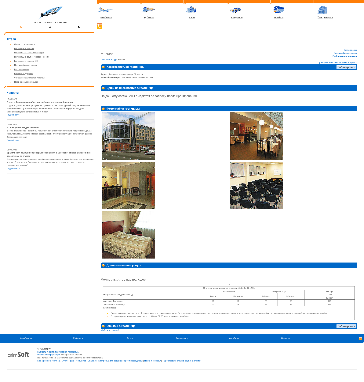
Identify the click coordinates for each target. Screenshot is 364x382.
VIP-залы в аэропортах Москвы (29, 78)
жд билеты (149, 17)
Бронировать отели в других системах (182, 361)
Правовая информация (48, 355)
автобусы (278, 17)
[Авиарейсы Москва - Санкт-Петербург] (338, 62)
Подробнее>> (13, 115)
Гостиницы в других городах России (31, 57)
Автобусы (234, 338)
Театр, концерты (325, 17)
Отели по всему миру (24, 44)
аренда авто (236, 17)
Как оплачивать (21, 69)
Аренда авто (182, 338)
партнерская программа (66, 352)
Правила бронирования (25, 65)
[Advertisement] (38, 203)
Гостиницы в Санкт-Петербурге (29, 52)
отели (192, 17)
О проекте (286, 338)
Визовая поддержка (23, 73)
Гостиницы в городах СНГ (26, 61)
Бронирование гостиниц (48, 361)
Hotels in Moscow (152, 361)
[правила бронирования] (345, 53)
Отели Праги (68, 361)
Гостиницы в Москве (24, 48)
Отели (130, 338)
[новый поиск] (350, 50)
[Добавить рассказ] (110, 330)
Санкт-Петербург (109, 59)
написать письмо (45, 352)
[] (345, 56)
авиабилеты (106, 17)
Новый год (81, 361)
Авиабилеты (26, 338)
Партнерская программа (26, 82)
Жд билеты (78, 338)
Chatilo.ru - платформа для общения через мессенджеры (115, 361)
